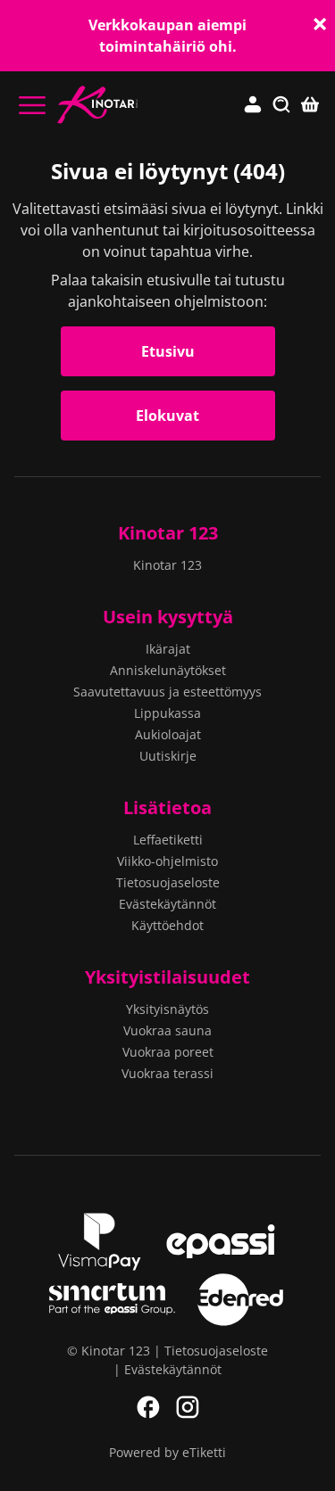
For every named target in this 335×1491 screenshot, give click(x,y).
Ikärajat (168, 648)
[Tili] (253, 105)
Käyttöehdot (167, 925)
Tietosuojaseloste (168, 882)
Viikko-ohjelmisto (167, 861)
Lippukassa (167, 712)
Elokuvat (167, 415)
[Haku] (281, 105)
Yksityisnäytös (167, 1009)
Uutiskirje (168, 755)
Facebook (148, 1407)
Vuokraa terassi (167, 1073)
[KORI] (310, 105)
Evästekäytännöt (167, 903)
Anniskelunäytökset (168, 670)
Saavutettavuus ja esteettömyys (167, 691)
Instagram (187, 1407)
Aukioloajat (168, 734)
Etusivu (168, 351)
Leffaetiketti (168, 839)
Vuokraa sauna (167, 1030)
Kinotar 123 (168, 533)
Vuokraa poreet (168, 1051)
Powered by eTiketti (167, 1452)
